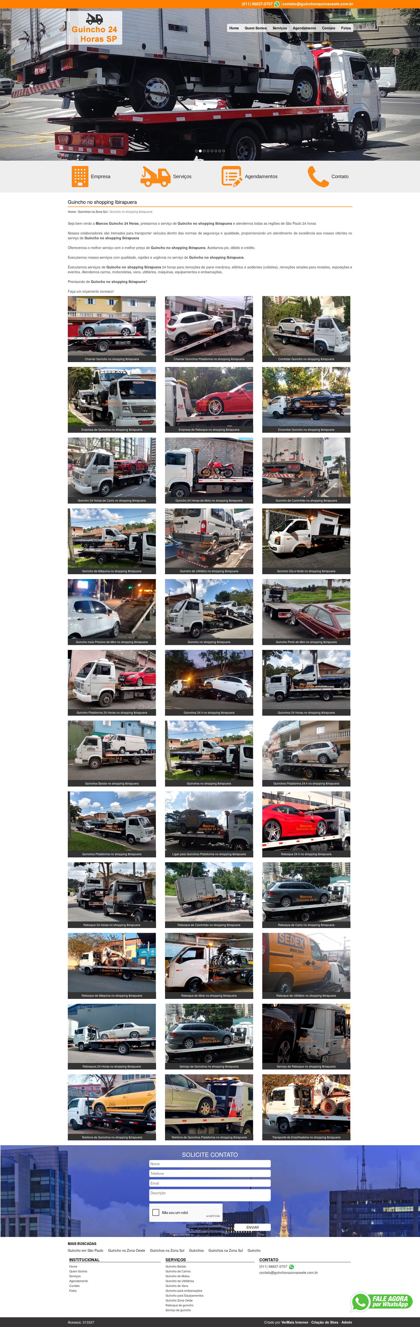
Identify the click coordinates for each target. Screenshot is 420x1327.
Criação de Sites (324, 1322)
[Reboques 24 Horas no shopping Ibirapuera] (112, 1036)
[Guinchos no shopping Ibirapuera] (209, 753)
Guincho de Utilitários (180, 1281)
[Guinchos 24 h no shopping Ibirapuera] (209, 682)
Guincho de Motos (178, 1276)
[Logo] (94, 28)
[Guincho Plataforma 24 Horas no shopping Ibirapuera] (112, 682)
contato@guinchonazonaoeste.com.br (317, 4)
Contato (328, 27)
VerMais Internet (294, 1322)
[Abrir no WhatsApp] (277, 4)
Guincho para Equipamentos (184, 1295)
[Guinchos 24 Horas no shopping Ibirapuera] (306, 682)
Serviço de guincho (178, 1310)
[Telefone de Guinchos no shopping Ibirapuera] (112, 1106)
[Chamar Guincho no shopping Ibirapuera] (112, 328)
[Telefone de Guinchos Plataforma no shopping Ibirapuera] (209, 1106)
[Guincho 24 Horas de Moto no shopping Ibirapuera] (209, 470)
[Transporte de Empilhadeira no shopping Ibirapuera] (306, 1106)
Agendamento (304, 27)
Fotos (346, 27)
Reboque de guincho (179, 1305)
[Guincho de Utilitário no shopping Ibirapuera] (209, 540)
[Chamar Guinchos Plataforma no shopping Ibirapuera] (209, 328)
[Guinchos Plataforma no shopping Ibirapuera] (112, 823)
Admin (346, 1322)
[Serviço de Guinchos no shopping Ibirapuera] (209, 1036)
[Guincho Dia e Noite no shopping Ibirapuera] (306, 540)
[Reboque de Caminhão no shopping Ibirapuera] (209, 894)
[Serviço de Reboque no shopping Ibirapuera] (306, 1036)
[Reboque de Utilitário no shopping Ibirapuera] (306, 965)
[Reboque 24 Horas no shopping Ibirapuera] (112, 894)
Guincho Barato (176, 1266)
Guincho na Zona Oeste (126, 1250)
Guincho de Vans (177, 1286)
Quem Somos (256, 27)
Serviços (280, 27)
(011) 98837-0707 (257, 4)
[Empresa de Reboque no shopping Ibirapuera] (209, 399)
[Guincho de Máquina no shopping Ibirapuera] (112, 540)
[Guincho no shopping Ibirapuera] (209, 611)
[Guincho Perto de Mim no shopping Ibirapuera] (306, 611)
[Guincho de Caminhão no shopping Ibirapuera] (306, 470)
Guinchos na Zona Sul (92, 211)
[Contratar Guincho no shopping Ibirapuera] (306, 328)
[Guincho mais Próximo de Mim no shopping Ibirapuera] (112, 611)
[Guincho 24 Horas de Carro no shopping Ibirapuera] (112, 470)
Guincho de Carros (178, 1271)
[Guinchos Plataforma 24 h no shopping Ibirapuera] (306, 753)
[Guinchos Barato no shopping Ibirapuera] (112, 753)
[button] (31, 84)
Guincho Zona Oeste (179, 1300)
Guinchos (196, 1250)
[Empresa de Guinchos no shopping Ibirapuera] (112, 399)
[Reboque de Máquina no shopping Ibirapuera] (112, 965)
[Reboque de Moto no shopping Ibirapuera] (209, 965)
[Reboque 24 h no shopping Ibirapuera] (306, 823)
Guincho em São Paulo (85, 1250)
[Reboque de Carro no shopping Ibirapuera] (306, 894)
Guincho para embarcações (184, 1290)
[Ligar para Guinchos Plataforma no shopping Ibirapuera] (209, 823)
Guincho (254, 1250)
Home (234, 27)
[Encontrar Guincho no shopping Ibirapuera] (306, 399)
